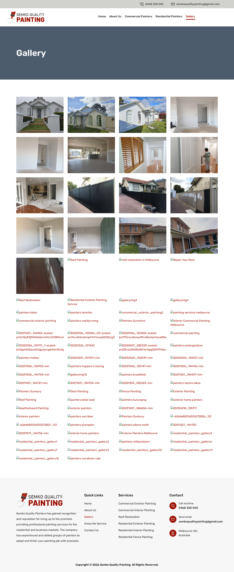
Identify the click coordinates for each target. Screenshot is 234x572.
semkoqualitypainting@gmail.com (201, 521)
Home (102, 16)
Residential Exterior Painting (136, 523)
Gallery (190, 16)
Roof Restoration (129, 517)
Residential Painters (169, 16)
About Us (115, 16)
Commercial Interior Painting (136, 510)
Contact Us (213, 17)
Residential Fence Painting (135, 537)
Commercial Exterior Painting (137, 503)
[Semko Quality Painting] (25, 17)
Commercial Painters (138, 16)
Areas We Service (95, 523)
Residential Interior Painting (136, 530)
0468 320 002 (188, 507)
